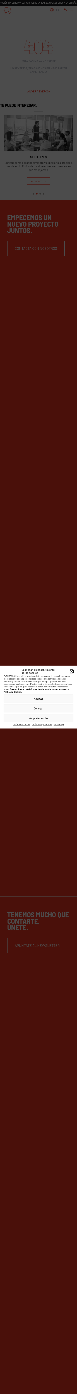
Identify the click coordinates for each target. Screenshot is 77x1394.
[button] (71, 671)
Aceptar (38, 698)
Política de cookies (21, 724)
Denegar (39, 708)
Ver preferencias (38, 718)
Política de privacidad (42, 724)
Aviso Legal (59, 724)
